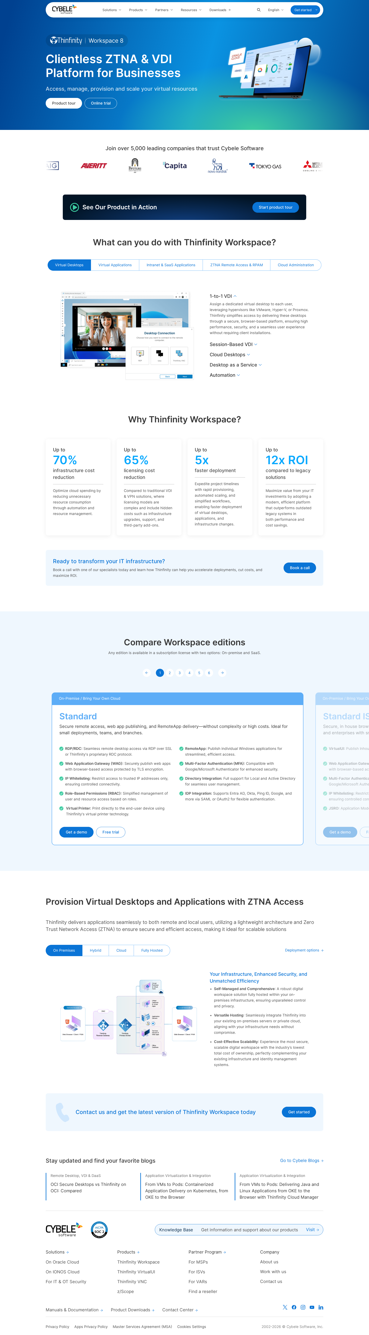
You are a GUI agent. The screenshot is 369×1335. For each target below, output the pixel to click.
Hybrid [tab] (95, 950)
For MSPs (198, 1262)
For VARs (198, 1281)
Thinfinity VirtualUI (136, 1271)
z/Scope (125, 1291)
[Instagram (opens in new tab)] (303, 1307)
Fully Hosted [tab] (152, 950)
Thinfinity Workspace (138, 1262)
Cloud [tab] (121, 950)
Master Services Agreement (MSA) (142, 1327)
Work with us (273, 1271)
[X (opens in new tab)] (285, 1307)
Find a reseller (203, 1291)
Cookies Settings (191, 1327)
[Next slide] (222, 673)
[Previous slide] (147, 673)
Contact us (271, 1281)
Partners (161, 10)
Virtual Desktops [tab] (69, 265)
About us (269, 1261)
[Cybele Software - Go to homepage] (64, 9)
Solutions (109, 10)
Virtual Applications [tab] (115, 265)
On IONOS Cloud (62, 1271)
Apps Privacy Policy (91, 1327)
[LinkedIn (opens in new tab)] (321, 1307)
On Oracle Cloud (62, 1262)
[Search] (258, 9)
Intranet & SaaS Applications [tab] (171, 265)
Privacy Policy (57, 1327)
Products (136, 10)
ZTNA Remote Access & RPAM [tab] (236, 265)
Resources (189, 10)
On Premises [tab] (64, 950)
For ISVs (197, 1271)
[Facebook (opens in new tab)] (294, 1307)
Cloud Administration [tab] (296, 265)
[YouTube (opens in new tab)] (312, 1307)
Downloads (217, 10)
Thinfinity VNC (132, 1281)
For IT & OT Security (66, 1281)
